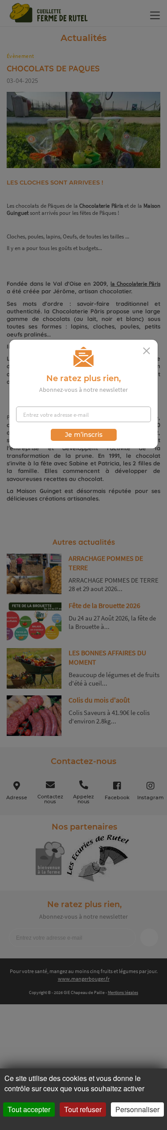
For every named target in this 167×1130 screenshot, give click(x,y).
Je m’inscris (83, 435)
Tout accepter (29, 1109)
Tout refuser (83, 1109)
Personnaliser (137, 1109)
